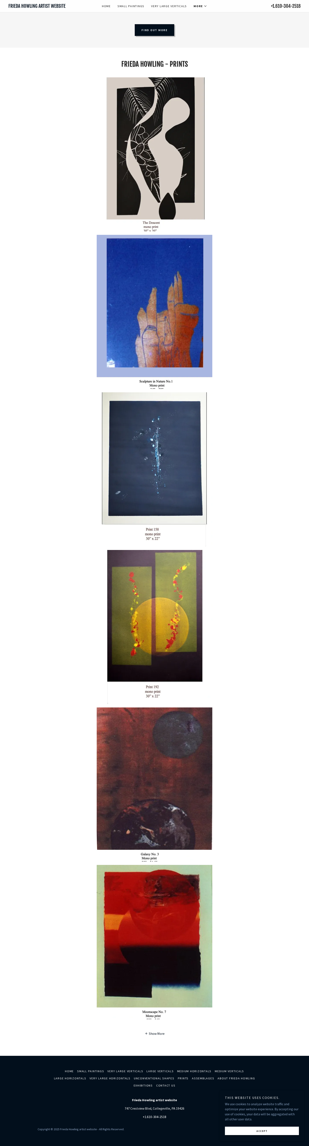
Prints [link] (183, 1078)
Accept (261, 1131)
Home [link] (106, 6)
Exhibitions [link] (143, 1085)
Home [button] (69, 1071)
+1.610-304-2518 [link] (286, 6)
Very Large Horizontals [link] (110, 1078)
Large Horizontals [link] (70, 1078)
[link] (45, 6)
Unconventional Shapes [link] (154, 1078)
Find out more (154, 30)
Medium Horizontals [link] (194, 1071)
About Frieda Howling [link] (236, 1078)
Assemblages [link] (203, 1078)
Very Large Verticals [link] (169, 6)
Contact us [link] (166, 1085)
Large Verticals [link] (160, 1071)
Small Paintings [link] (131, 6)
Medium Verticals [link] (229, 1071)
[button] (200, 6)
